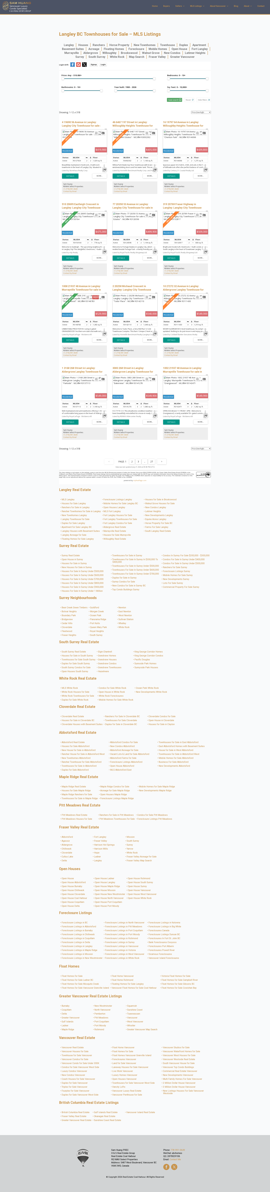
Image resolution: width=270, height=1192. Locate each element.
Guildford (94, 607)
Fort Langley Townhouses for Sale (120, 519)
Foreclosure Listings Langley (118, 499)
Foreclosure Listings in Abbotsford (79, 926)
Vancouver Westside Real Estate (179, 1059)
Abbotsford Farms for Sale (123, 758)
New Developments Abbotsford (174, 766)
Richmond (99, 1029)
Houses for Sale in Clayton (162, 724)
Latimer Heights (195, 53)
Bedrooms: (176, 75)
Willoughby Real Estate (115, 539)
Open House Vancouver (139, 890)
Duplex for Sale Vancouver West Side (80, 1095)
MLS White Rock (70, 688)
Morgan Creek (97, 611)
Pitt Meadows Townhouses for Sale (117, 819)
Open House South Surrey (140, 882)
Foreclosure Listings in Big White (165, 926)
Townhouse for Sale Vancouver (77, 1055)
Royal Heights (97, 631)
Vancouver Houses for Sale (75, 1051)
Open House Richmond (139, 878)
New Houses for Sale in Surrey (77, 567)
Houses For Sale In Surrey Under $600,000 (83, 575)
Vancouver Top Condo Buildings (178, 1067)
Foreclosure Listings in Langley (77, 946)
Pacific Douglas (142, 659)
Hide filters (202, 100)
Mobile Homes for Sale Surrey (178, 575)
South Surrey (96, 57)
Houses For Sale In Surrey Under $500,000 (83, 571)
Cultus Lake (67, 856)
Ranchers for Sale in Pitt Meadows (117, 815)
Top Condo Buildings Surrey (125, 589)
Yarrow (130, 849)
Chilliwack (66, 849)
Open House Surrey (137, 886)
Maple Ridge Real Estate (74, 786)
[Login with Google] (78, 66)
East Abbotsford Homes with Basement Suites (182, 746)
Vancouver (132, 1017)
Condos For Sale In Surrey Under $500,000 (184, 563)
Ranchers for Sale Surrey (175, 567)
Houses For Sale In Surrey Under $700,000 (83, 579)
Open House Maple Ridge (107, 886)
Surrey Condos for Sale (123, 581)
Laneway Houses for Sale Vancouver (130, 1067)
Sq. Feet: (177, 87)
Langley (69, 45)
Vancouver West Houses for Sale (179, 1055)
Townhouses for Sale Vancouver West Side (133, 1083)
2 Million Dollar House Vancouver (179, 1083)
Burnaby (65, 1006)
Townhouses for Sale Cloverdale (121, 720)
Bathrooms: (71, 87)
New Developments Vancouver (178, 1075)
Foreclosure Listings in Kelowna (164, 922)
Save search (173, 100)
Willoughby (109, 53)
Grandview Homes (107, 655)
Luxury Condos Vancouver (74, 1071)
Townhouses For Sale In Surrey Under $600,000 (135, 570)
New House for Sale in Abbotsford (78, 750)
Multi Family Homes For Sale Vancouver (182, 1079)
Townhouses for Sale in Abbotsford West (179, 754)
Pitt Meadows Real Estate (74, 815)
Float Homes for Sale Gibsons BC (178, 984)
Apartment (199, 45)
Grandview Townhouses (109, 667)
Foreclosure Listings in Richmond (121, 938)
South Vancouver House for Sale (179, 1063)
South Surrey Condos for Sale (76, 667)
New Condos (172, 53)
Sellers (178, 6)
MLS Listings (196, 6)
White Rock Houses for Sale (75, 692)
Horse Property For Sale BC (158, 523)
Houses (83, 45)
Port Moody (100, 1025)
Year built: (125, 87)
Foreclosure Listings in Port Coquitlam (124, 930)
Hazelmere (103, 671)
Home (155, 6)
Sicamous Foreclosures (160, 954)
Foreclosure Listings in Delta (76, 942)
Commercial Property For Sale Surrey (181, 587)
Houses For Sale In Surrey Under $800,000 (83, 583)
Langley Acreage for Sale (74, 535)
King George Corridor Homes (149, 652)
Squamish (132, 1006)
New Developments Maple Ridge (155, 790)
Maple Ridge (68, 1029)
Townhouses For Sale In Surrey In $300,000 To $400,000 (135, 560)
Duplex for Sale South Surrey (76, 663)
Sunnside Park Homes (145, 663)
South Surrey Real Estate (74, 652)
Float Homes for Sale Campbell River (180, 980)
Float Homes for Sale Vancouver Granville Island (85, 988)
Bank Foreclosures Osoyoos (162, 942)
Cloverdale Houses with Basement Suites (82, 724)
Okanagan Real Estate (104, 1116)
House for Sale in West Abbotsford (176, 750)
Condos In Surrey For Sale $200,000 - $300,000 (186, 555)
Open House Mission (105, 890)
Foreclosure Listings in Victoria (120, 950)
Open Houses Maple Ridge (114, 794)
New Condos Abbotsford (122, 746)
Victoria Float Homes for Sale (176, 976)
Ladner (97, 856)
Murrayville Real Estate (115, 531)
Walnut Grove (150, 53)
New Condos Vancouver (73, 1075)
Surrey (79, 57)
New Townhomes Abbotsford (76, 758)
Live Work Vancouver (122, 1071)
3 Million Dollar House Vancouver (179, 1087)
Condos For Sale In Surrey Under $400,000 (184, 559)
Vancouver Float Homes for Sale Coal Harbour (134, 988)
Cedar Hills (67, 623)
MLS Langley (68, 499)
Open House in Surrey (72, 559)
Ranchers (99, 45)
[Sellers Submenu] (184, 6)
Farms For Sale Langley (156, 527)
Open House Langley (105, 882)
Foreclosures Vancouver (124, 1059)
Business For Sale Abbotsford (173, 762)
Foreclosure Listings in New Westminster (82, 958)
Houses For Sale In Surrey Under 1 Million (82, 591)
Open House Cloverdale (73, 894)
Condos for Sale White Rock (112, 688)
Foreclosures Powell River (162, 950)
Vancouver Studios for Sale (176, 1047)
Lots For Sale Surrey (173, 583)
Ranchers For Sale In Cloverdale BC (122, 716)
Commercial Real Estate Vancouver (180, 1071)
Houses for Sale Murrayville (117, 535)
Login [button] (103, 64)
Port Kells (95, 623)
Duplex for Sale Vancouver (75, 1083)
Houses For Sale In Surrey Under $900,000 (83, 587)
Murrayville (71, 53)
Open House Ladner (104, 878)
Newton (122, 607)
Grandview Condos (107, 663)
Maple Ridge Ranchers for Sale (77, 794)
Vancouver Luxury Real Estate (126, 1091)
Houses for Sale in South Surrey (77, 655)
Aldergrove (90, 53)
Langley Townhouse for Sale (75, 519)
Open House (179, 49)
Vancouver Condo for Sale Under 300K (80, 1063)
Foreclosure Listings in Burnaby (77, 930)
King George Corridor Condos (149, 655)
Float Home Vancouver (123, 976)
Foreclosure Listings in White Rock (122, 958)
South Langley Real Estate (158, 531)
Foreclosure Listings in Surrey (120, 942)
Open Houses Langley (114, 507)
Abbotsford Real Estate (73, 742)
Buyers (166, 6)
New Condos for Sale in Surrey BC (129, 585)
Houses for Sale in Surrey (74, 563)
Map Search (136, 57)
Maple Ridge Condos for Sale (115, 786)
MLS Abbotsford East (120, 770)
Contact (260, 6)
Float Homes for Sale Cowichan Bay (179, 988)
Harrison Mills (101, 849)
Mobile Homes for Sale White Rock (116, 700)
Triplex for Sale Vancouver (74, 1087)
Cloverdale (67, 627)
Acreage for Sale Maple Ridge (115, 790)
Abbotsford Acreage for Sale (124, 750)
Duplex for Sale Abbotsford (75, 770)
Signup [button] (94, 64)
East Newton (125, 611)
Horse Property (119, 45)
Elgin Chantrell (105, 652)
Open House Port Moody (107, 906)
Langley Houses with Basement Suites (81, 531)
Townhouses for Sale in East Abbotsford (178, 742)
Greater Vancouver (182, 57)
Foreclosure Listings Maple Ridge (117, 798)
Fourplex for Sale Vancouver (75, 1091)
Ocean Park (95, 615)
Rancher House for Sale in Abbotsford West (83, 754)
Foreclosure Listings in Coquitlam (78, 938)
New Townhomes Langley (74, 515)
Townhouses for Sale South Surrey (78, 659)
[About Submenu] (252, 6)
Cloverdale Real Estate (73, 716)
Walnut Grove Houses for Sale (160, 503)
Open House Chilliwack (73, 890)
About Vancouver (218, 6)
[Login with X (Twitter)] (84, 66)
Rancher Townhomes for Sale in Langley (81, 511)
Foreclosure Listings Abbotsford (126, 762)
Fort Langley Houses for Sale (118, 515)
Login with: (64, 65)
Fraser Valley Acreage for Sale (142, 856)
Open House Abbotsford (122, 766)
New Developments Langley (159, 515)
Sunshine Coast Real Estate (107, 1120)
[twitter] (174, 1167)
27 (151, 461)
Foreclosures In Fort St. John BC (164, 938)
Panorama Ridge (98, 619)
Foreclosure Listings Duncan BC (164, 934)
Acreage (93, 49)
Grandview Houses (107, 659)
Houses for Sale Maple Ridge (76, 790)
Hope (96, 852)
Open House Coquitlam (73, 902)
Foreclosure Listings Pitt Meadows (155, 819)
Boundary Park (69, 615)
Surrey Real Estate (71, 555)
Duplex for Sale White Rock (75, 700)
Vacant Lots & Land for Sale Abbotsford (129, 754)
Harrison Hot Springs (104, 845)
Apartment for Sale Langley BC (77, 527)
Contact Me (175, 1159)
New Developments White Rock (151, 692)
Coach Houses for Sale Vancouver (78, 1079)
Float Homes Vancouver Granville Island (131, 1055)
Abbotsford (67, 837)
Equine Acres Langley (155, 519)
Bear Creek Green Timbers (74, 607)
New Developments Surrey (176, 579)
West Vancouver (135, 1021)
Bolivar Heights (69, 611)
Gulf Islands (67, 1021)
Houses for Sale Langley (74, 503)
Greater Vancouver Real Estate (76, 1120)
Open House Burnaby (72, 886)
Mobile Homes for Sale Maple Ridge (157, 786)
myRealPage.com (139, 480)
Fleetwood (67, 631)
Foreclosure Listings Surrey (176, 571)
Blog (236, 6)
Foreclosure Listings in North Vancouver (124, 922)
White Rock (117, 57)
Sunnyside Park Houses (146, 667)
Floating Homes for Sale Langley (78, 539)
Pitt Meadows (101, 1017)
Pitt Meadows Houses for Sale (77, 819)
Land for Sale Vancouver (124, 1063)
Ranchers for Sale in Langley (76, 507)
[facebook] (166, 1167)
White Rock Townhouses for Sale (78, 696)
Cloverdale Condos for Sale (162, 716)
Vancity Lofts (118, 1087)
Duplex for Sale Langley (73, 523)
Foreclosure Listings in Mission (77, 954)
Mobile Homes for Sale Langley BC (121, 503)
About (246, 6)
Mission (131, 837)
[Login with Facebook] (72, 66)
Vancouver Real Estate (73, 1047)
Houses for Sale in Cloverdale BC (78, 720)
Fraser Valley (157, 57)
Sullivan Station (126, 619)
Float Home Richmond (122, 980)
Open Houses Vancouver (124, 1079)
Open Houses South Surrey (75, 671)
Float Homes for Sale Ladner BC (77, 980)
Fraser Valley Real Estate (74, 1116)
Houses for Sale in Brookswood (160, 499)
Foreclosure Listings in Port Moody (122, 934)
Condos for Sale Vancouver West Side (80, 1067)
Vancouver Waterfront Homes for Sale (181, 1051)
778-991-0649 (178, 1150)
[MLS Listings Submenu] (204, 6)
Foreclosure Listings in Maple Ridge (79, 950)
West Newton (125, 615)
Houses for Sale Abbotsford (75, 746)
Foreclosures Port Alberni (161, 946)
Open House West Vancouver (142, 894)
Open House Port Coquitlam (108, 902)
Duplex (183, 45)
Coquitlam (66, 1010)
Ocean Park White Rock (147, 688)
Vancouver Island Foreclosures (164, 958)
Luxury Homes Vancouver (124, 1075)
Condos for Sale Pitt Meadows (153, 815)
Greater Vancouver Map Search (142, 1029)
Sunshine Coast (134, 1010)
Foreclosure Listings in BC (75, 922)
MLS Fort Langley (112, 511)
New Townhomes (145, 45)
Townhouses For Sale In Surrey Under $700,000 (135, 574)
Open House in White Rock (112, 692)
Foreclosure (136, 49)
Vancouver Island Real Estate (141, 1112)
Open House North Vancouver (109, 898)
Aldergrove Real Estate (115, 527)
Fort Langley (200, 49)
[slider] (62, 78)
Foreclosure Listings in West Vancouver (124, 954)
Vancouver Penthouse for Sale (127, 1095)
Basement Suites (73, 49)
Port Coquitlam (102, 1021)
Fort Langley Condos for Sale (118, 523)
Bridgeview (67, 619)
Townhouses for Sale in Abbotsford (79, 766)
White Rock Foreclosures (111, 696)
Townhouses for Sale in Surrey (127, 555)
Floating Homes (114, 49)
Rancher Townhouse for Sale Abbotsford (81, 762)
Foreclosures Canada (159, 930)
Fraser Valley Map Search (139, 860)
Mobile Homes (158, 49)
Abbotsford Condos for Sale (124, 742)
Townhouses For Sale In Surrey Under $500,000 (135, 566)
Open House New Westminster (110, 894)
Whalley (122, 623)
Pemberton (100, 1014)
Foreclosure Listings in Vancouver (122, 946)
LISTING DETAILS (70, 176)
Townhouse (167, 45)
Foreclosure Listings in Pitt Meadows (123, 926)
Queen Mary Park (98, 627)
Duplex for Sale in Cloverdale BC (121, 724)
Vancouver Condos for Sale (75, 1059)
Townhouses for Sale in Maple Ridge (80, 798)
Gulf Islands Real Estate (106, 1112)
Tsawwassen (133, 1014)
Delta (64, 860)
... (144, 461)
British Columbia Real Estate (75, 1112)
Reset (188, 100)
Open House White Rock (140, 898)
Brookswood (129, 53)
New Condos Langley (155, 507)
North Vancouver (103, 1010)
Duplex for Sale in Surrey (124, 578)
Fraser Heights (69, 635)
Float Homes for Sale (72, 976)
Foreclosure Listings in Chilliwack (78, 934)
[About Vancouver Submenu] (228, 6)
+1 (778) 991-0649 (70, 189)
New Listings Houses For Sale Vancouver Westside (183, 1092)
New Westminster (103, 1006)
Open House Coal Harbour (74, 898)
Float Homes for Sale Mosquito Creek (80, 984)
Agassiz (66, 841)
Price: (71, 75)
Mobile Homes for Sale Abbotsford (176, 758)
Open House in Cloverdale (161, 720)
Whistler (131, 1025)
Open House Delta (71, 906)
